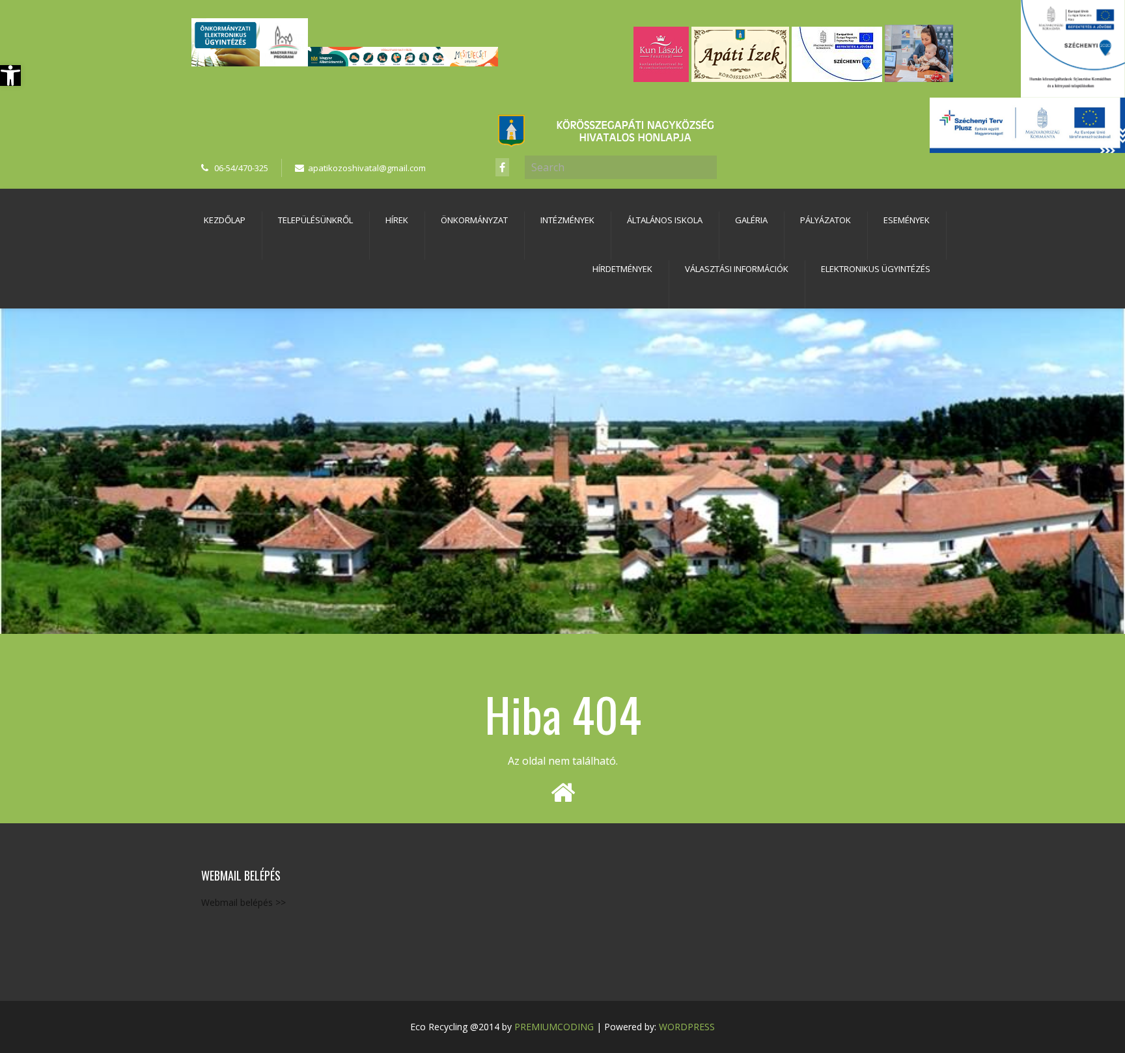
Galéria (751, 220)
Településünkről (315, 220)
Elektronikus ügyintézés (875, 269)
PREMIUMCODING (554, 1026)
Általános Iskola (664, 220)
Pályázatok (825, 220)
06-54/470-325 (241, 168)
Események (906, 220)
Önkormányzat (474, 220)
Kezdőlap (224, 220)
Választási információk (736, 269)
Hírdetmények (622, 269)
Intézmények (567, 220)
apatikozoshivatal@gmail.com (367, 168)
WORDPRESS (687, 1026)
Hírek (396, 220)
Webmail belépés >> (243, 902)
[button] (10, 75)
